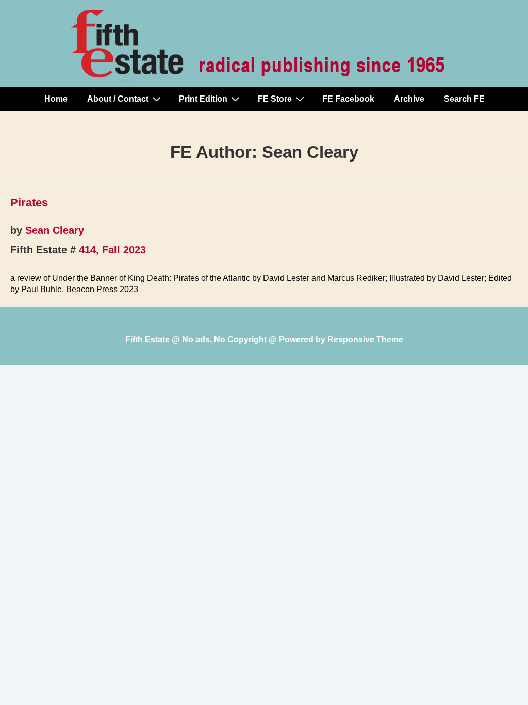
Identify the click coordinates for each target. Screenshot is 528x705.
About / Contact (117, 98)
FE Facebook (348, 98)
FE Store (275, 98)
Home (56, 98)
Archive (409, 98)
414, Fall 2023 (112, 249)
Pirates (29, 202)
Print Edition (203, 98)
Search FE (464, 98)
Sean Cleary (54, 230)
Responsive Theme (365, 339)
